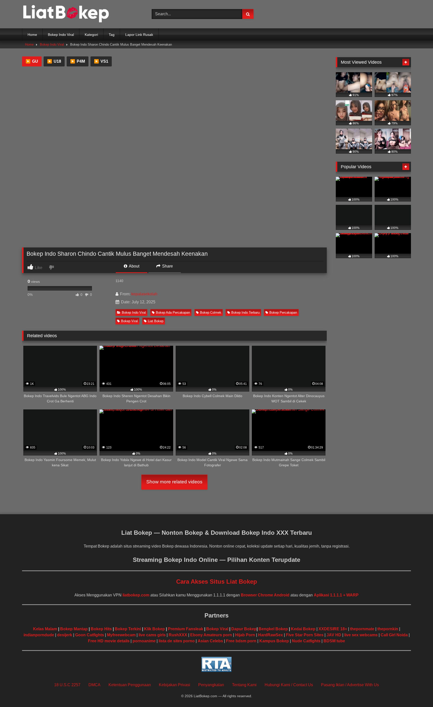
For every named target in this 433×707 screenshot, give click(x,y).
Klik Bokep (154, 629)
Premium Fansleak (185, 629)
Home (32, 35)
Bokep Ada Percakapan (173, 312)
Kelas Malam (45, 629)
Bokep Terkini (128, 629)
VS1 (101, 61)
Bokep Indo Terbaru (245, 312)
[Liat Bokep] (66, 14)
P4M (77, 61)
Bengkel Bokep (273, 629)
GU (32, 61)
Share (167, 266)
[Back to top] (417, 692)
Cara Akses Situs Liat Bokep (216, 581)
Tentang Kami (244, 685)
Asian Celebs (210, 641)
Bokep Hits (101, 629)
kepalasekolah (144, 294)
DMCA (94, 685)
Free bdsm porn (241, 641)
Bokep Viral (129, 321)
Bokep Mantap (74, 629)
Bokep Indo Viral (61, 35)
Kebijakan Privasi (174, 685)
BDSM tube (334, 641)
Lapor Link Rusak (139, 35)
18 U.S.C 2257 (67, 685)
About (133, 266)
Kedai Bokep (303, 629)
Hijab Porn (245, 635)
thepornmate (362, 629)
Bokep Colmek (210, 312)
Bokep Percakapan (283, 312)
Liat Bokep (155, 321)
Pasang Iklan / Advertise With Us (350, 685)
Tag (112, 35)
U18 (54, 61)
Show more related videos (174, 481)
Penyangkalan (211, 685)
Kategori (91, 35)
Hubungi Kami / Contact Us (289, 685)
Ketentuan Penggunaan (130, 685)
